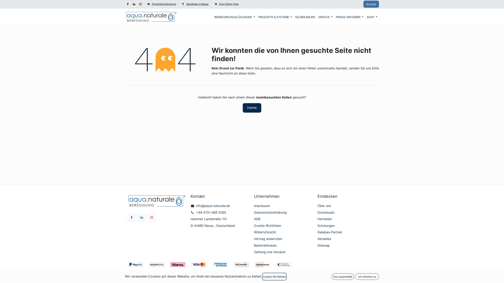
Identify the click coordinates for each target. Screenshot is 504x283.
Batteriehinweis (265, 245)
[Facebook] (128, 4)
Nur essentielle (342, 276)
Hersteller (325, 219)
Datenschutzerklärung (270, 212)
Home (252, 108)
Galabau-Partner (330, 232)
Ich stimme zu (367, 276)
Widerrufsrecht (265, 232)
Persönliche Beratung (164, 4)
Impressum (262, 206)
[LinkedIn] (134, 4)
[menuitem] (235, 17)
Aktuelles (324, 239)
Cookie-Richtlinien (267, 226)
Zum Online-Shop (229, 4)
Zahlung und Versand (269, 252)
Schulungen (326, 226)
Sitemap (324, 245)
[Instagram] (140, 4)
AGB (257, 219)
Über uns (324, 206)
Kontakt (371, 4)
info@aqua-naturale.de (213, 206)
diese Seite (247, 73)
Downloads (326, 212)
